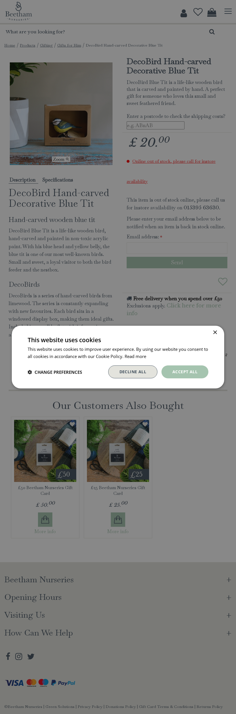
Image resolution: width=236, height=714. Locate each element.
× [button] (215, 332)
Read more (135, 356)
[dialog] (118, 357)
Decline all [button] (132, 371)
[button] (55, 372)
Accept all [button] (184, 371)
